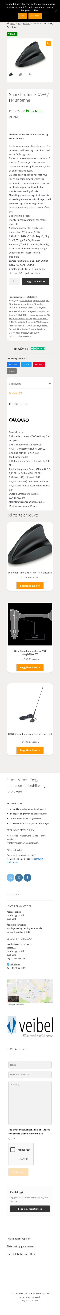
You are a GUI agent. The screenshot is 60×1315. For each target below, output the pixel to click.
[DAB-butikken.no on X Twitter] (10, 878)
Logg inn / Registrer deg (30, 1208)
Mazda (28, 318)
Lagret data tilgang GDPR (21, 1254)
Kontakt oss (18, 1172)
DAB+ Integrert (28, 311)
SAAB (29, 325)
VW (37, 332)
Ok (22, 15)
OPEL (36, 322)
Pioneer (12, 325)
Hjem (12, 23)
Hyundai (32, 314)
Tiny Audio (22, 329)
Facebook (13, 364)
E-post (12, 371)
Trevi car (41, 329)
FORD (24, 314)
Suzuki (12, 329)
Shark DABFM (24, 336)
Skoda (36, 325)
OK (13, 1138)
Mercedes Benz (40, 318)
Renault (21, 325)
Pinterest (39, 364)
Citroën (37, 307)
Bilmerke (38, 304)
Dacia (12, 314)
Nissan (29, 322)
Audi (42, 300)
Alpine (36, 300)
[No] (56, 11)
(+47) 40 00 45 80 (17, 967)
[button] (48, 43)
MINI (11, 322)
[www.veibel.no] (27, 878)
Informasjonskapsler (18, 1238)
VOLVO (31, 332)
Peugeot (44, 322)
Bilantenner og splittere (21, 304)
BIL (19, 23)
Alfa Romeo (26, 300)
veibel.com (15, 964)
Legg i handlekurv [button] (30, 585)
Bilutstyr (22, 307)
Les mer (35, 15)
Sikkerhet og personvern (20, 1246)
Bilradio (26, 23)
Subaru (43, 325)
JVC (47, 314)
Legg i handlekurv (35, 281)
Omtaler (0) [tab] (15, 393)
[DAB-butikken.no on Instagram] (19, 878)
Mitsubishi (19, 322)
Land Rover (18, 318)
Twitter (26, 364)
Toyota (32, 329)
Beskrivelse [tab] (15, 383)
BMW (30, 307)
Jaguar (40, 314)
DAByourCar (43, 311)
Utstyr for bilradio (18, 332)
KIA (10, 318)
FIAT (18, 314)
